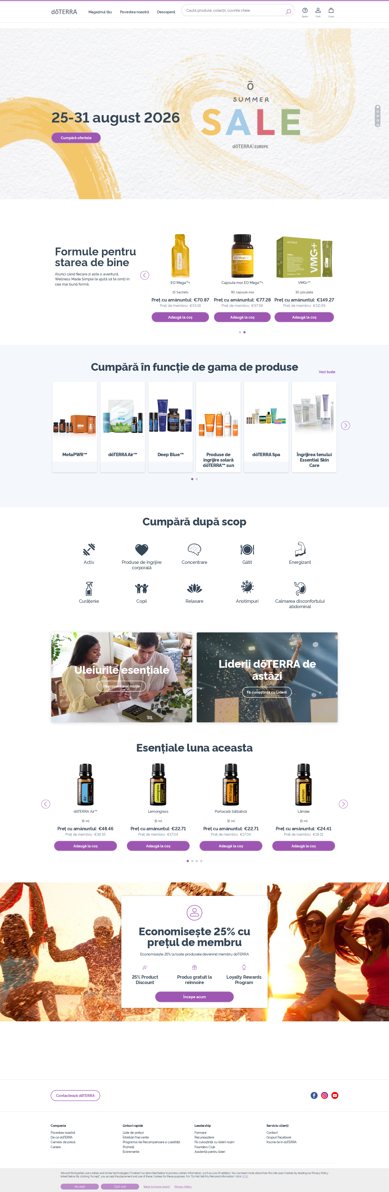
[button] (378, 107)
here (245, 1176)
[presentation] (144, 275)
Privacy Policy (183, 1186)
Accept (80, 1186)
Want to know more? (156, 1186)
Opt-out (120, 1186)
